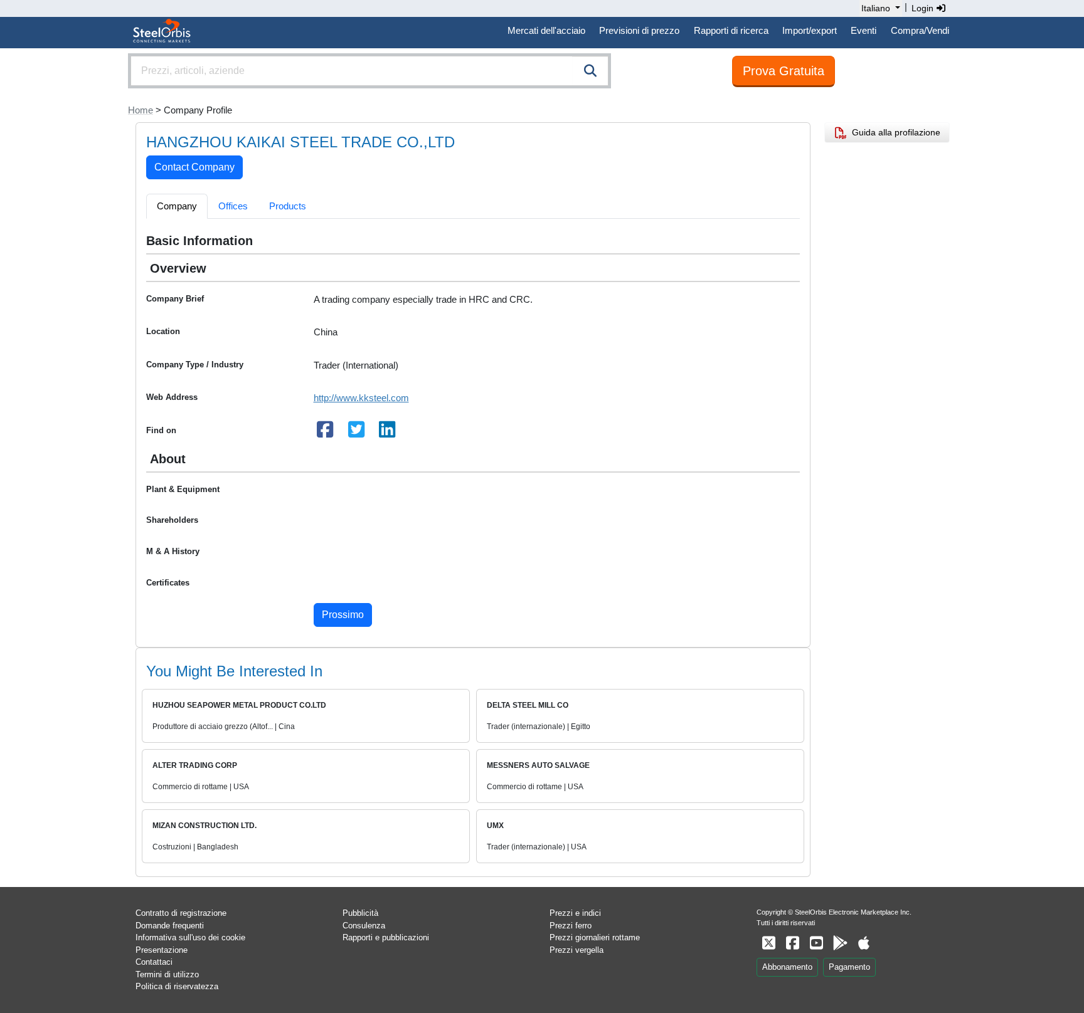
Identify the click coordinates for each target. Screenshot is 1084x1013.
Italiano (875, 8)
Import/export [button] (809, 30)
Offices (233, 206)
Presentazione (162, 950)
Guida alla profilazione (893, 132)
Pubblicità (360, 913)
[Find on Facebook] (325, 433)
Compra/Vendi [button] (920, 30)
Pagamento (849, 967)
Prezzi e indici (575, 913)
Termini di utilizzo (167, 974)
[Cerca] (590, 71)
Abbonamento (787, 967)
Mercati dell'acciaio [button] (546, 30)
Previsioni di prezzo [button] (639, 30)
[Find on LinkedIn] (388, 433)
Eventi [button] (863, 30)
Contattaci (154, 962)
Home (140, 110)
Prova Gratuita (783, 71)
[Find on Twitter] (356, 433)
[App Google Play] (840, 943)
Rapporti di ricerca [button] (731, 30)
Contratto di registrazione (181, 913)
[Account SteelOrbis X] (768, 943)
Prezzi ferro (571, 925)
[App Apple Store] (863, 943)
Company (177, 206)
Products (287, 206)
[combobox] (369, 71)
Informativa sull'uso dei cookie (190, 937)
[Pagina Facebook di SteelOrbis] (792, 943)
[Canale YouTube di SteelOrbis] (816, 943)
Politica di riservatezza (177, 986)
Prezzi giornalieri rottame (595, 937)
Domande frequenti (170, 925)
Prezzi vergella (576, 950)
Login (923, 8)
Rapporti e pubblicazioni (386, 937)
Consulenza (364, 925)
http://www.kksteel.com (361, 397)
